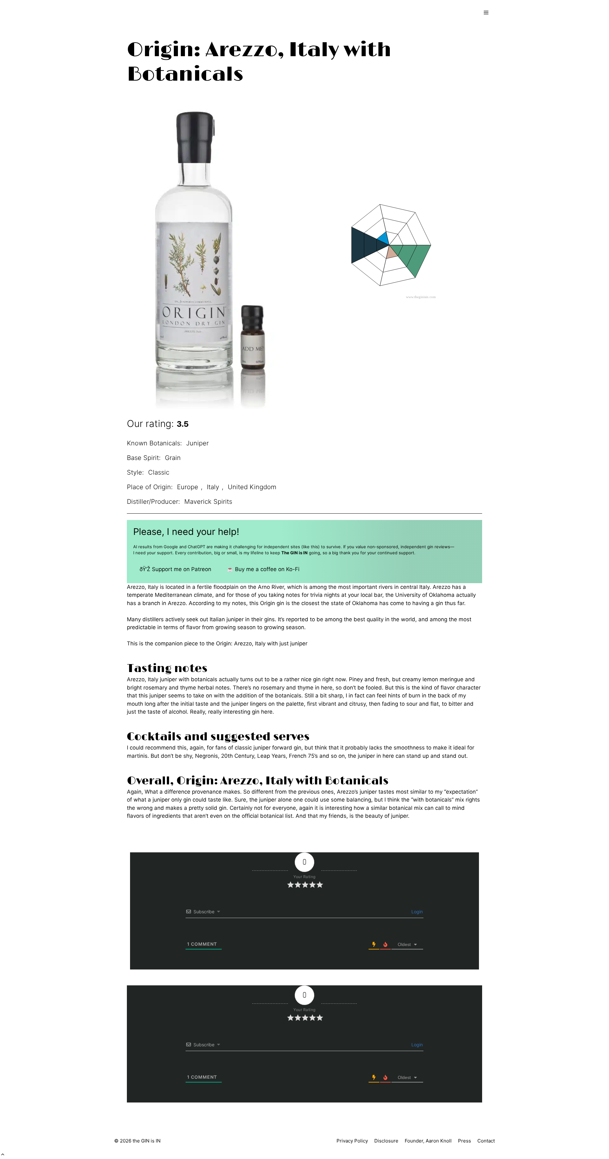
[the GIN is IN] (141, 12)
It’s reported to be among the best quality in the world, (347, 619)
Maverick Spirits (208, 501)
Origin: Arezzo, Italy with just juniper (261, 643)
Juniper (197, 443)
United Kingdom (252, 487)
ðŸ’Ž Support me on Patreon (175, 569)
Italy (213, 487)
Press (464, 1141)
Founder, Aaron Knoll (428, 1141)
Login (416, 911)
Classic (158, 472)
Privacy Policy (352, 1141)
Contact (486, 1141)
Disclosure (386, 1141)
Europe (187, 487)
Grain (173, 458)
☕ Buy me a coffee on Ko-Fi (263, 569)
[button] (2, 1154)
